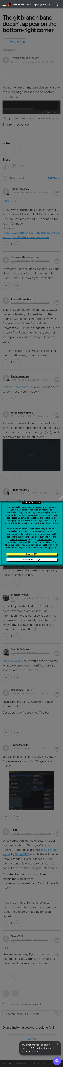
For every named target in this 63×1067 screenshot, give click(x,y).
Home (16, 4)
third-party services (40, 542)
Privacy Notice (18, 539)
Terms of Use (44, 539)
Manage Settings (31, 559)
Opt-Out (52, 547)
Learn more (52, 523)
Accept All (31, 554)
